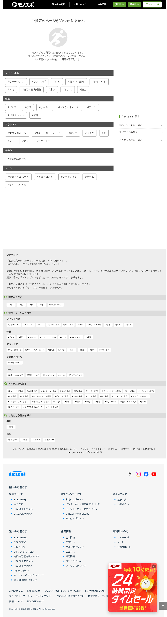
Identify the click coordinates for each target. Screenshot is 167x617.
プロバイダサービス (24, 551)
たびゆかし (148, 449)
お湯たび (53, 449)
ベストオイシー (98, 449)
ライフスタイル (17, 184)
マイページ (153, 4)
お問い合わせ (16, 590)
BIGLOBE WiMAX (23, 513)
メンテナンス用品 (120, 396)
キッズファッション (41, 402)
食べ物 (143, 402)
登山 (11, 141)
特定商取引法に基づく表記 (70, 596)
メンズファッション (140, 396)
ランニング (39, 81)
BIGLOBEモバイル (23, 508)
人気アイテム (80, 4)
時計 (78, 402)
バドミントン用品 (146, 391)
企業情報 (66, 531)
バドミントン (16, 115)
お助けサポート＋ (75, 499)
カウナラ (125, 449)
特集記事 (102, 4)
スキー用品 (77, 396)
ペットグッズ (52, 407)
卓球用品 (12, 396)
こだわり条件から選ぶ (130, 139)
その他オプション (75, 518)
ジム (57, 81)
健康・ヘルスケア (19, 176)
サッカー (45, 107)
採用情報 (70, 556)
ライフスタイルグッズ (33, 407)
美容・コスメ (45, 176)
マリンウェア (111, 402)
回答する (134, 4)
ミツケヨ (136, 449)
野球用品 (78, 391)
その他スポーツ (17, 158)
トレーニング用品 (16, 391)
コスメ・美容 (14, 407)
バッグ (57, 402)
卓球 (35, 115)
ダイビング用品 (62, 396)
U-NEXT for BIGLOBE (77, 513)
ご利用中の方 (120, 531)
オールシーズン (56, 305)
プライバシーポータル (20, 596)
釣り (26, 141)
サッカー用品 (92, 391)
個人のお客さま (18, 487)
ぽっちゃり (13, 440)
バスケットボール (69, 107)
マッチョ (36, 440)
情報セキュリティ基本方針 (101, 596)
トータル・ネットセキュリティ (82, 508)
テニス (92, 107)
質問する (119, 4)
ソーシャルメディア (76, 565)
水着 (98, 402)
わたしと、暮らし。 (69, 449)
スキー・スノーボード (48, 133)
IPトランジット (22, 570)
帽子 (67, 402)
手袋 (88, 402)
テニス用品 (130, 391)
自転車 (73, 133)
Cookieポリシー (44, 596)
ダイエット (100, 81)
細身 (25, 440)
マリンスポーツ (17, 133)
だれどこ (31, 449)
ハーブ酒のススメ (74, 452)
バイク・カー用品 (49, 391)
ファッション (69, 176)
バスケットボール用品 (112, 391)
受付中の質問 (58, 4)
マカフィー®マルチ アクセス (29, 575)
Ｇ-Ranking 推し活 (93, 452)
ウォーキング (16, 81)
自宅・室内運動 (32, 89)
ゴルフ (13, 107)
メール (120, 542)
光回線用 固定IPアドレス (26, 556)
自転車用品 (32, 391)
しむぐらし (123, 504)
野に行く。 (113, 449)
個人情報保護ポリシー (96, 590)
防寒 (11, 427)
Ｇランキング (18, 449)
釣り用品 (104, 396)
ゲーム (90, 176)
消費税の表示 (33, 590)
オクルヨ (42, 449)
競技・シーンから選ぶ (130, 124)
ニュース (70, 551)
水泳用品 (24, 396)
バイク (90, 133)
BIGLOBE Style (74, 561)
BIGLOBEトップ (35, 601)
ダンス (68, 89)
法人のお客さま (18, 531)
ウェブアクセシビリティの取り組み (62, 590)
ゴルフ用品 (65, 391)
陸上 (83, 89)
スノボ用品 (91, 396)
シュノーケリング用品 (42, 396)
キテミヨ (85, 449)
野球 (28, 107)
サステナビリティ (75, 546)
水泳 (52, 89)
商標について (16, 601)
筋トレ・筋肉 (76, 81)
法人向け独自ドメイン (25, 580)
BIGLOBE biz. (21, 537)
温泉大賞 (122, 499)
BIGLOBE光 (20, 499)
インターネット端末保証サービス (83, 504)
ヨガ (11, 89)
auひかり (18, 504)
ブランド (70, 542)
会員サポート (124, 546)
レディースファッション (19, 402)
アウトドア (44, 141)
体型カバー (49, 440)
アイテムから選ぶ (128, 132)
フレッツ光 (19, 546)
